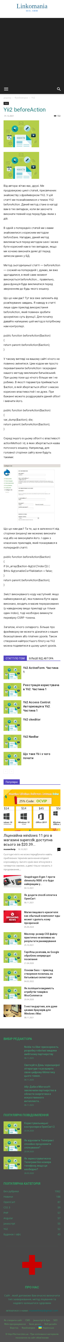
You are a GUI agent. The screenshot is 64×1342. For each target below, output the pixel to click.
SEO (55, 1320)
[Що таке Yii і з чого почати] (12, 758)
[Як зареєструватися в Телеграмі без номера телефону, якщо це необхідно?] (12, 1163)
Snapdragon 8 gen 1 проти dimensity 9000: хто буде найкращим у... (39, 880)
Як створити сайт (13, 1320)
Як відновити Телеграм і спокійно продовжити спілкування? (39, 1144)
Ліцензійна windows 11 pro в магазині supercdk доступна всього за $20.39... (28, 840)
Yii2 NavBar (31, 736)
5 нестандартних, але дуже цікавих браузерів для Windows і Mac (40, 1010)
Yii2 (33, 97)
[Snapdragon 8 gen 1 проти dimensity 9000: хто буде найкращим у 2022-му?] (12, 881)
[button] (6, 89)
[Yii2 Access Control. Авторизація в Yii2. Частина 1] (12, 707)
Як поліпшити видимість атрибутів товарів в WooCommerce (39, 992)
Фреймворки (21, 97)
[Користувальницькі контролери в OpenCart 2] (12, 1127)
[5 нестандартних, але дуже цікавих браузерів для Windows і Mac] (12, 1011)
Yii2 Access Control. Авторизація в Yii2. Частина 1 (37, 706)
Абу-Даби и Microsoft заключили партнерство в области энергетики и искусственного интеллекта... (40, 1094)
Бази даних (35, 1323)
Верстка (14, 1327)
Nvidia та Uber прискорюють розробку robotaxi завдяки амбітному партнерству (41, 1051)
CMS (27, 1320)
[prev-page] (6, 771)
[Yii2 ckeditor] (12, 724)
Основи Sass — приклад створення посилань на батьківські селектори (38, 974)
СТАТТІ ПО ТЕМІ (15, 658)
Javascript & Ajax (41, 1320)
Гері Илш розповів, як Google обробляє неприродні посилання (41, 956)
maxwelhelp (9, 849)
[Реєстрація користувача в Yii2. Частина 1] (12, 689)
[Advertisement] (32, 50)
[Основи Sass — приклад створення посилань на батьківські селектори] (12, 974)
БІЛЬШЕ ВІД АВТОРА (41, 658)
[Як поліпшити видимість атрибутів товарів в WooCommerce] (12, 993)
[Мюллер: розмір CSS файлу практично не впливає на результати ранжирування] (12, 938)
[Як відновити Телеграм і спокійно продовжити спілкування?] (12, 1145)
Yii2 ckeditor (32, 719)
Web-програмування (15, 1323)
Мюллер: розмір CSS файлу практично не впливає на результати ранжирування (40, 938)
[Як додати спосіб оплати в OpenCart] (12, 899)
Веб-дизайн (50, 1323)
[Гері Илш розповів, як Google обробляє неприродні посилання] (12, 956)
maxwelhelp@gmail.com (43, 1310)
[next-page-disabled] (11, 771)
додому (7, 97)
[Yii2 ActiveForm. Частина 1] (12, 672)
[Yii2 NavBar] (12, 741)
